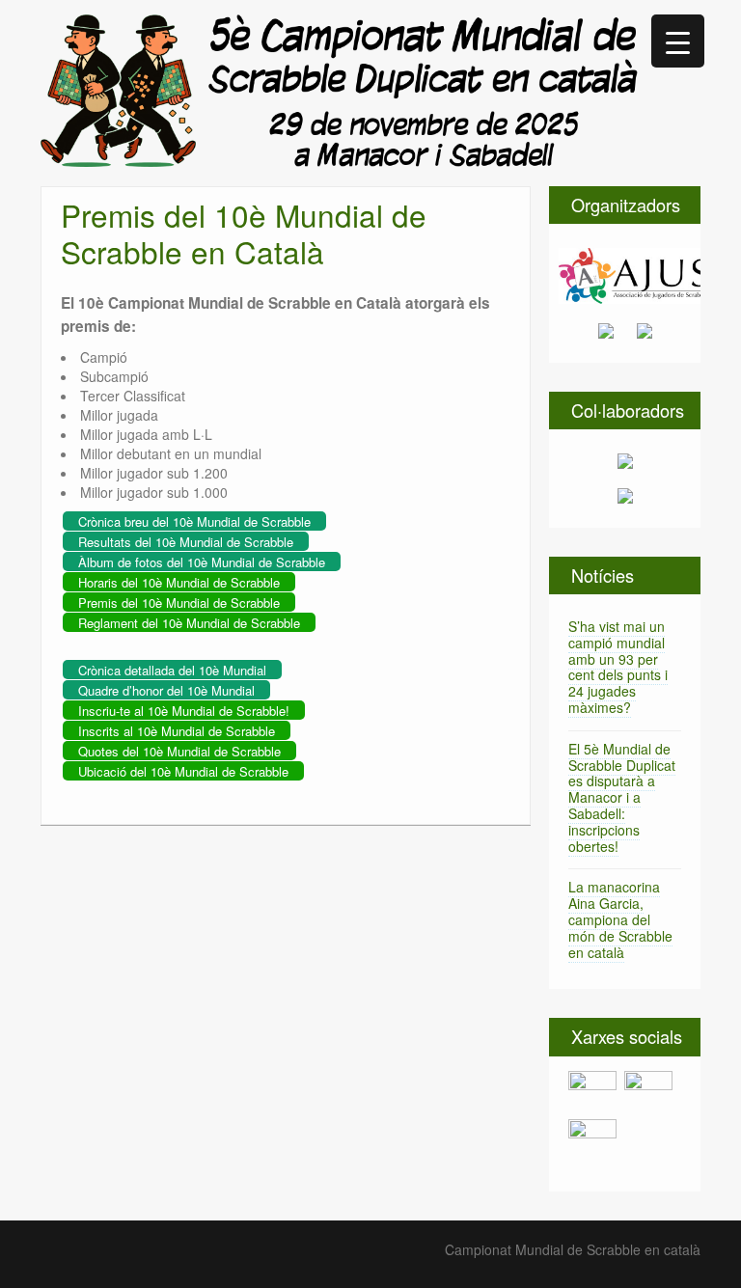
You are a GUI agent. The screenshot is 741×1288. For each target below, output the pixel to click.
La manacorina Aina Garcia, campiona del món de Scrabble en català (620, 919)
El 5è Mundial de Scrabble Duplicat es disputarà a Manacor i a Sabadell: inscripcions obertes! (621, 797)
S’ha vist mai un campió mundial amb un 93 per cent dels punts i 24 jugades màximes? (618, 667)
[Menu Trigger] (677, 41)
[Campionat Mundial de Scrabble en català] (339, 88)
